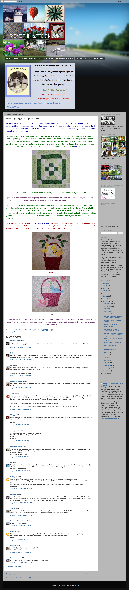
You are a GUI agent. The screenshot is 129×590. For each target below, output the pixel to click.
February (107, 365)
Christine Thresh (16, 446)
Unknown (13, 531)
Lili (11, 462)
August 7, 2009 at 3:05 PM (21, 525)
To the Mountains (110, 324)
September (108, 311)
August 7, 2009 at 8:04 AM (21, 457)
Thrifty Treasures (110, 349)
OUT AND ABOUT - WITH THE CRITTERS (89, 58)
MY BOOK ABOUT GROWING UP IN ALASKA (58, 58)
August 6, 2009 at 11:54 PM (21, 388)
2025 (105, 283)
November (108, 306)
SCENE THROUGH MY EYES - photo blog (26, 58)
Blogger (77, 585)
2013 (105, 291)
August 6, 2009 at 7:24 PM (21, 347)
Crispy (12, 415)
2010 (105, 298)
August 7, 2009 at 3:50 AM (21, 409)
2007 (105, 373)
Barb (12, 365)
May (106, 357)
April (106, 360)
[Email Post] (52, 330)
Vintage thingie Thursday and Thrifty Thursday (113, 316)
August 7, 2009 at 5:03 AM (21, 425)
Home (8, 58)
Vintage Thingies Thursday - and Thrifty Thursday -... (113, 334)
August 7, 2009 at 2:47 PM (21, 515)
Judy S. (13, 508)
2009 (106, 301)
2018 (105, 288)
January (107, 368)
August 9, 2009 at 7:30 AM (21, 552)
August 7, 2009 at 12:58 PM (21, 488)
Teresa (12, 393)
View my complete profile (110, 418)
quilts (14, 332)
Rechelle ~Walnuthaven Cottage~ (22, 521)
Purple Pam (14, 494)
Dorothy (13, 545)
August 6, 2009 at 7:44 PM (21, 359)
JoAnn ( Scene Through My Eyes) (113, 384)
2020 (106, 285)
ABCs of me (108, 326)
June (106, 355)
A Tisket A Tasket (42, 223)
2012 (105, 293)
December (108, 303)
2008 (106, 371)
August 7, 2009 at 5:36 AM (21, 441)
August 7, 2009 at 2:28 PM (21, 503)
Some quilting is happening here (110, 345)
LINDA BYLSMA (16, 381)
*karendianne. (15, 558)
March (107, 362)
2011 (105, 296)
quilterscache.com (81, 146)
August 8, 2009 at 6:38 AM (21, 540)
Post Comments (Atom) (25, 578)
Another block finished (112, 342)
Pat (11, 353)
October (107, 308)
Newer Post (11, 574)
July (106, 352)
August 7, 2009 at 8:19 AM (21, 471)
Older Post (91, 574)
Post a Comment (14, 566)
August (107, 314)
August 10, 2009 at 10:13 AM (21, 562)
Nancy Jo (13, 476)
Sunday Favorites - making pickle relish (112, 329)
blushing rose (15, 340)
